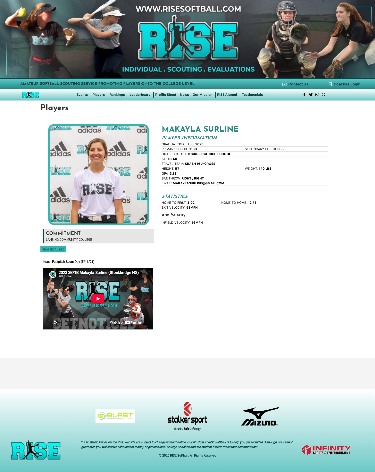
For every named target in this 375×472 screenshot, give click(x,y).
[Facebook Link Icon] (304, 95)
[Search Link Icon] (324, 95)
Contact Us (298, 84)
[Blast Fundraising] (113, 418)
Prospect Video (53, 249)
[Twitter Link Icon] (311, 95)
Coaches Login (347, 84)
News (184, 95)
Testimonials (252, 95)
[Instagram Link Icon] (317, 95)
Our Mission (202, 95)
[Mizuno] (258, 418)
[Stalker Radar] (186, 418)
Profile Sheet (165, 95)
